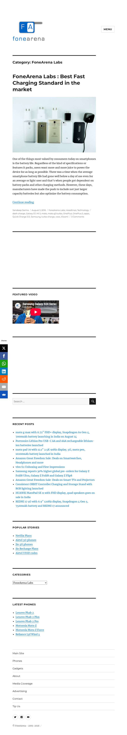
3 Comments (77, 216)
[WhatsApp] (4, 363)
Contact (18, 698)
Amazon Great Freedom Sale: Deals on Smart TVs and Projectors (55, 479)
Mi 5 (39, 213)
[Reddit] (4, 379)
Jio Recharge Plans (27, 548)
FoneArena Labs (57, 210)
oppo (86, 213)
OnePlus (67, 213)
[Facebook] (4, 356)
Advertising (20, 691)
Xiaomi (64, 216)
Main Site (18, 653)
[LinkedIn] (4, 371)
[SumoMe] (4, 394)
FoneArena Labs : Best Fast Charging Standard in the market (49, 82)
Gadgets (18, 668)
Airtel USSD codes (26, 552)
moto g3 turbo (55, 213)
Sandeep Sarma (21, 210)
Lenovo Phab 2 (25, 612)
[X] (4, 348)
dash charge (19, 213)
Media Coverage (23, 683)
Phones (17, 660)
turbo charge (48, 216)
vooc (58, 216)
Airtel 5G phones (26, 540)
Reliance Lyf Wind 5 (28, 634)
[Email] (4, 387)
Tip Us (16, 706)
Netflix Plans (24, 535)
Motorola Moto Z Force (30, 629)
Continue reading (23, 202)
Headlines (71, 210)
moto (44, 213)
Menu (108, 29)
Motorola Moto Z (26, 625)
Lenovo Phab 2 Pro (27, 621)
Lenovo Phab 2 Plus (27, 616)
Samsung (36, 216)
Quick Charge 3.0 (21, 216)
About (16, 676)
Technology (83, 210)
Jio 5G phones (24, 544)
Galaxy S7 (31, 213)
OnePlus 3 (78, 213)
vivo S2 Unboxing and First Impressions (40, 466)
